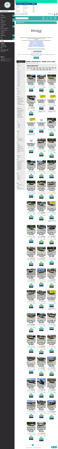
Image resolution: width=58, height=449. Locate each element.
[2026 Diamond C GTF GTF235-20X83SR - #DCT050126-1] (31, 140)
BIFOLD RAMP (20, 117)
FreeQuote (47, 19)
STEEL (19, 157)
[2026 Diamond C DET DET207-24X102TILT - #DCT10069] (31, 403)
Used (19, 66)
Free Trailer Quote (3, 24)
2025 (19, 179)
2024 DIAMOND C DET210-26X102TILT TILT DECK (20, 111)
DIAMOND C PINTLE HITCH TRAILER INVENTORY (37, 46)
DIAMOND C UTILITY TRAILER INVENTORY (37, 43)
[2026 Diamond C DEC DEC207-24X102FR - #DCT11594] (31, 316)
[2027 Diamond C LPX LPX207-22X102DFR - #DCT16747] (41, 271)
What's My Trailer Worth (4, 28)
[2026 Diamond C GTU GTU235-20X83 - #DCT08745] (51, 141)
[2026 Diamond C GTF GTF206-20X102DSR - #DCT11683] (41, 249)
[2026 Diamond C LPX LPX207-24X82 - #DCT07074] (51, 271)
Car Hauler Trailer (21, 100)
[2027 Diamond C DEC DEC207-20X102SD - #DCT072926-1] (51, 293)
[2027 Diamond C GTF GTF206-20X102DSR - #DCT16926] (51, 204)
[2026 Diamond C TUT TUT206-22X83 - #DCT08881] (41, 204)
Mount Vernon (21, 188)
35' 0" (41, 69)
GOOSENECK (20, 139)
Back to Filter (29, 447)
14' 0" (31, 67)
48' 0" (50, 69)
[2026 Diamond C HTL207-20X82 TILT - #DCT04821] (31, 204)
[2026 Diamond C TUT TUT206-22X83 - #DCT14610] (31, 163)
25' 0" (50, 67)
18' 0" (37, 67)
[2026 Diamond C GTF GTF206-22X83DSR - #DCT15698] (51, 163)
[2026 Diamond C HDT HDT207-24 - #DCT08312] (41, 403)
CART (52, 13)
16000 (19, 127)
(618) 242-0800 (3, 44)
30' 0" (34, 69)
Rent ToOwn (50, 19)
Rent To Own (2, 22)
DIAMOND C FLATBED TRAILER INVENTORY (37, 44)
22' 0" (43, 67)
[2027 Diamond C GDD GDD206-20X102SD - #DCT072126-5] (31, 183)
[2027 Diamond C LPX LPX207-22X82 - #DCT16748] (41, 316)
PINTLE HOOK (20, 140)
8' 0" (19, 93)
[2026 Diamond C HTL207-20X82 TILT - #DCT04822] (51, 183)
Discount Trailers (3, 17)
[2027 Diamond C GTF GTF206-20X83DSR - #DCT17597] (41, 163)
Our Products (28, 63)
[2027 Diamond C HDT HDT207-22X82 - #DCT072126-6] (31, 359)
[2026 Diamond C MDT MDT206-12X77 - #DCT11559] (51, 228)
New (19, 65)
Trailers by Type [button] (20, 22)
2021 (19, 174)
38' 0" (44, 69)
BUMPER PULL (21, 138)
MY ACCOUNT (49, 13)
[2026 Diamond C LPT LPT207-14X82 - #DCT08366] (41, 359)
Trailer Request (55, 19)
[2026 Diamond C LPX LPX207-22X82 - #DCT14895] (51, 249)
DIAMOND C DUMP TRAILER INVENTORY (36, 41)
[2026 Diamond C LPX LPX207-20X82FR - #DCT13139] (31, 228)
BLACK (19, 144)
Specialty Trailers (3, 35)
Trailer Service (3, 31)
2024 (19, 178)
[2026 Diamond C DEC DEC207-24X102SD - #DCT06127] (41, 228)
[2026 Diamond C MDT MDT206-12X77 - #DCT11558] (31, 249)
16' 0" (34, 67)
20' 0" (40, 67)
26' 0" (53, 67)
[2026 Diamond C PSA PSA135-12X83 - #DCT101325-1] (41, 77)
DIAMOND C (20, 184)
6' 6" (19, 91)
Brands (2, 19)
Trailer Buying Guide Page (37, 51)
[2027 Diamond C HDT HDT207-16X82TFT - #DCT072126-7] (51, 316)
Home (1, 13)
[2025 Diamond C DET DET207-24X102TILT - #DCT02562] (51, 381)
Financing (2, 26)
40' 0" (47, 69)
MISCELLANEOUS (21, 104)
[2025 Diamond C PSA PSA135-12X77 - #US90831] (51, 77)
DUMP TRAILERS (21, 101)
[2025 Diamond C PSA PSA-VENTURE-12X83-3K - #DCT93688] (31, 98)
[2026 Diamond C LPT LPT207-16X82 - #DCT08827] (51, 403)
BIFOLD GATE (20, 116)
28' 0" (19, 79)
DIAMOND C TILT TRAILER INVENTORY (36, 42)
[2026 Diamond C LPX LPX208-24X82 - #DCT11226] (31, 381)
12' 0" (28, 67)
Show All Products (37, 447)
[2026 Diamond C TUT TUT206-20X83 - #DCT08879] (41, 141)
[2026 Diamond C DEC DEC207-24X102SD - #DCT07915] (41, 293)
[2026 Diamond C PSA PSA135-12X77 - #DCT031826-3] (31, 77)
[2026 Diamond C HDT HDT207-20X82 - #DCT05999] (31, 293)
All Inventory (2, 15)
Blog (1, 37)
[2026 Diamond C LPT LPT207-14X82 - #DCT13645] (41, 381)
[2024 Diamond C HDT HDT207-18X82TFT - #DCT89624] (31, 271)
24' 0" (46, 67)
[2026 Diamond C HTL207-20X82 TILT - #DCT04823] (41, 183)
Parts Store (2, 33)
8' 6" (19, 94)
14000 (19, 126)
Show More (20, 106)
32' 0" (37, 69)
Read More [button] (36, 57)
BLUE (19, 145)
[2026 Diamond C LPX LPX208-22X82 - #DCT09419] (51, 359)
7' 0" (19, 92)
